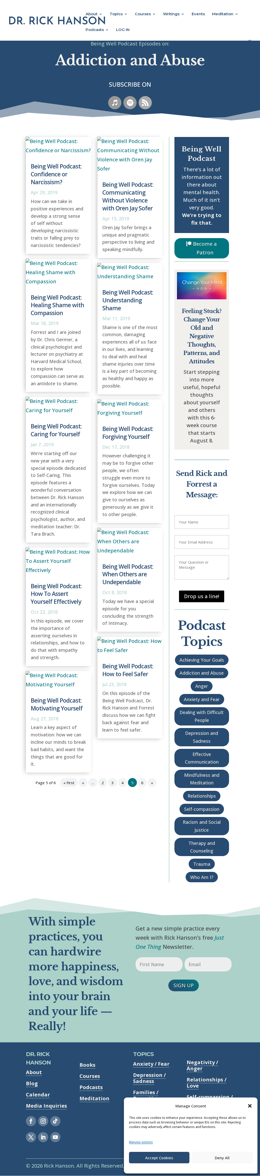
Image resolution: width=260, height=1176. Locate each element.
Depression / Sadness (149, 1078)
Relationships (202, 796)
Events (198, 14)
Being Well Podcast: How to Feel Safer (127, 670)
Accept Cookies (159, 1157)
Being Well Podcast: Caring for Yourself (56, 430)
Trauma (201, 864)
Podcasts (95, 30)
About (92, 14)
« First (68, 782)
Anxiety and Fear (202, 699)
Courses (143, 14)
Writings (171, 14)
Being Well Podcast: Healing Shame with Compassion (57, 305)
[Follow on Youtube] (55, 1137)
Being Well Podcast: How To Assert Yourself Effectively (56, 594)
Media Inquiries (46, 1105)
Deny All (222, 1157)
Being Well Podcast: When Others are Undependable (127, 574)
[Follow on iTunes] (114, 102)
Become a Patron (205, 248)
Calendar (38, 1094)
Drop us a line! (201, 596)
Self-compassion (201, 809)
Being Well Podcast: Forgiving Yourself (127, 433)
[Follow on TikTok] (55, 1121)
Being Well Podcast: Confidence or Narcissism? (56, 174)
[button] (249, 1105)
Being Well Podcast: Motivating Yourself (57, 704)
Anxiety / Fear (151, 1063)
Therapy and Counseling (201, 847)
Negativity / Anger (202, 1065)
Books (87, 1064)
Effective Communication (202, 758)
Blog (32, 1083)
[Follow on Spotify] (130, 102)
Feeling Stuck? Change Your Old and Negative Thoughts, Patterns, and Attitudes (201, 336)
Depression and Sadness (201, 737)
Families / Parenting (146, 1095)
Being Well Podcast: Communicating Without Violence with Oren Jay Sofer (127, 196)
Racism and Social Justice (202, 826)
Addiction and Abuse (202, 673)
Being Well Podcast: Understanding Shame (127, 300)
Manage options (141, 1142)
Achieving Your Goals (202, 660)
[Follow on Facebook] (31, 1121)
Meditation (222, 14)
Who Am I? (201, 877)
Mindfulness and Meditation (201, 779)
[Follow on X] (31, 1137)
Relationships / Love (206, 1082)
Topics (116, 14)
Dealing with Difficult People (202, 716)
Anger (201, 686)
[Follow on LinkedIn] (43, 1137)
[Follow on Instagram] (43, 1121)
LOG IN (122, 30)
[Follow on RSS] (145, 102)
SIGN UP (183, 985)
